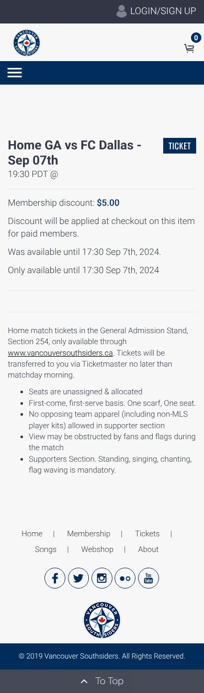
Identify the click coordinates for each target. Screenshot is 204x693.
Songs (45, 549)
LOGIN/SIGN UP (162, 11)
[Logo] (27, 42)
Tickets (147, 533)
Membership (88, 533)
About (148, 549)
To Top (108, 681)
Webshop (97, 549)
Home (31, 533)
